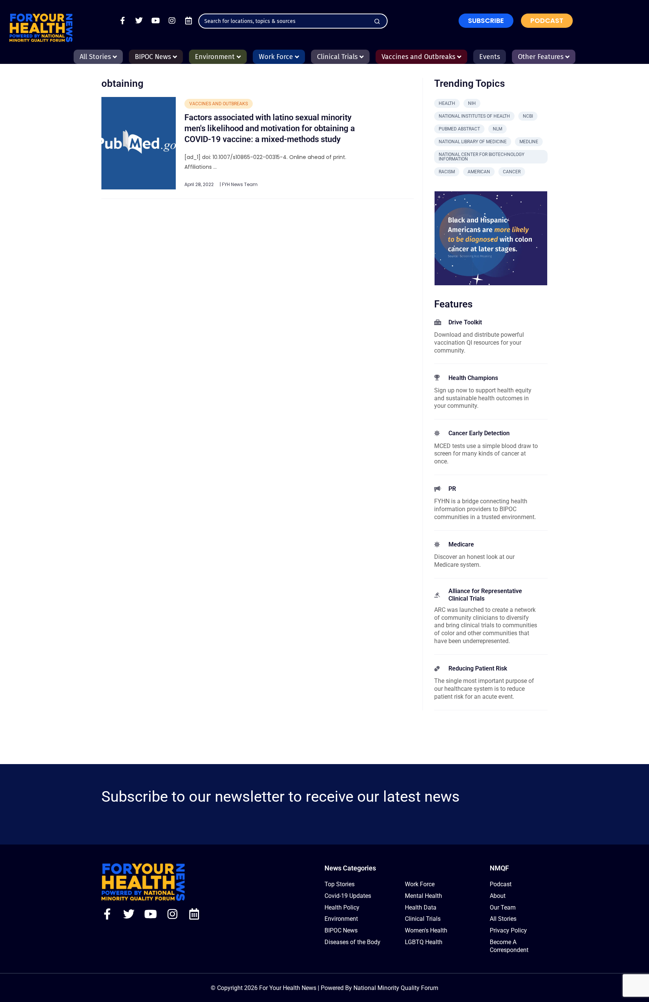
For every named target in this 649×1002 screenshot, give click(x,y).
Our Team (503, 907)
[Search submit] (377, 21)
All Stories (503, 918)
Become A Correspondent (509, 946)
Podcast (501, 884)
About (498, 895)
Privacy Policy (508, 930)
